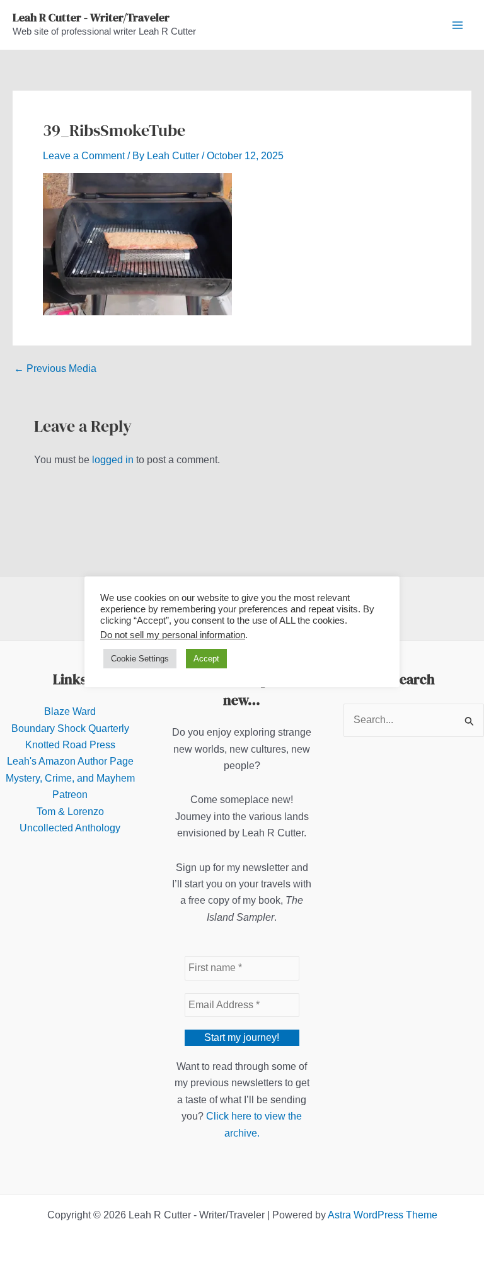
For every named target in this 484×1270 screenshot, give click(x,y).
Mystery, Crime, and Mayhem (70, 778)
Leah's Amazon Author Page (70, 761)
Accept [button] (206, 658)
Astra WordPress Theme (382, 1215)
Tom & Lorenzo (70, 811)
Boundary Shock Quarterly (70, 728)
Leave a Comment (84, 155)
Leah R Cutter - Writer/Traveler (91, 17)
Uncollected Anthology (70, 828)
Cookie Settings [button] (140, 658)
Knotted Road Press (70, 744)
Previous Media (55, 369)
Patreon (70, 794)
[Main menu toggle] (457, 25)
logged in (113, 459)
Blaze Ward (70, 711)
